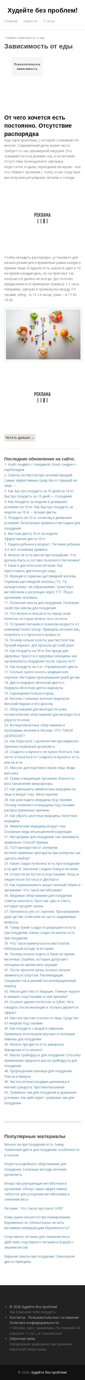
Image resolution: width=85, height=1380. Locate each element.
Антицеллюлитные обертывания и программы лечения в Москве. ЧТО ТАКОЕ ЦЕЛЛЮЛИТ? (38, 730)
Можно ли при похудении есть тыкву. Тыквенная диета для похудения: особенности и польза (41, 1149)
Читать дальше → (19, 437)
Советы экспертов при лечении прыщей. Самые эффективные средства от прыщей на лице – (40, 480)
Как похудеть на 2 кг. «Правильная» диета (43, 666)
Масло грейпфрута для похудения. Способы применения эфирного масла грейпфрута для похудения (42, 1060)
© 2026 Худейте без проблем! (33, 1306)
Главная (10, 21)
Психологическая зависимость (27, 66)
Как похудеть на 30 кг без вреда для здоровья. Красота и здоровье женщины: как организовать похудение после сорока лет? (40, 656)
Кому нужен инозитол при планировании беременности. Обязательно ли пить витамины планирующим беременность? (37, 1222)
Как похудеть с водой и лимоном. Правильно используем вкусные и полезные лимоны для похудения (39, 1033)
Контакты (17, 1317)
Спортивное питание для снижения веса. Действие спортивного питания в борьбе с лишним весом (39, 1242)
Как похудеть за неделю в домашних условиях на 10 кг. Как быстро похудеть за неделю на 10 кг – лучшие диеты (38, 507)
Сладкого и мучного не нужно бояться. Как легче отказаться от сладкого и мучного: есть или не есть (42, 757)
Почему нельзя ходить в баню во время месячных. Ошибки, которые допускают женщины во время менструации (39, 959)
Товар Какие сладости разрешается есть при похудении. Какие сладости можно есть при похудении (40, 932)
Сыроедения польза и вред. (32, 693)
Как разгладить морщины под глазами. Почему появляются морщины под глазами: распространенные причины (39, 805)
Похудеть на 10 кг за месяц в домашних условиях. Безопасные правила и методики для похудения (42, 523)
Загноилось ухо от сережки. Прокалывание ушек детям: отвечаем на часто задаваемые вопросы (41, 916)
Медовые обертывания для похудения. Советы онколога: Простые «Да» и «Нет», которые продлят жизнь (38, 900)
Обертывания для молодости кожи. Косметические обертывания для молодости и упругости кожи (42, 714)
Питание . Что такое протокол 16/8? (33, 1208)
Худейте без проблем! (43, 9)
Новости (30, 21)
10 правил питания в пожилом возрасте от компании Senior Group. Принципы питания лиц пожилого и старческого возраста (41, 629)
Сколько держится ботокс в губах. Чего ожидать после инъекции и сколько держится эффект (41, 1007)
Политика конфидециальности (34, 1322)
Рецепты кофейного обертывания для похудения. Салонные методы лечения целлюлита (35, 1169)
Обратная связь (22, 1338)
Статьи (49, 21)
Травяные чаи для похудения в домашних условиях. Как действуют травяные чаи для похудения (40, 1097)
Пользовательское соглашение (53, 1317)
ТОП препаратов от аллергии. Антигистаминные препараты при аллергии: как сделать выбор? (42, 852)
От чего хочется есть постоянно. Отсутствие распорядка (38, 125)
